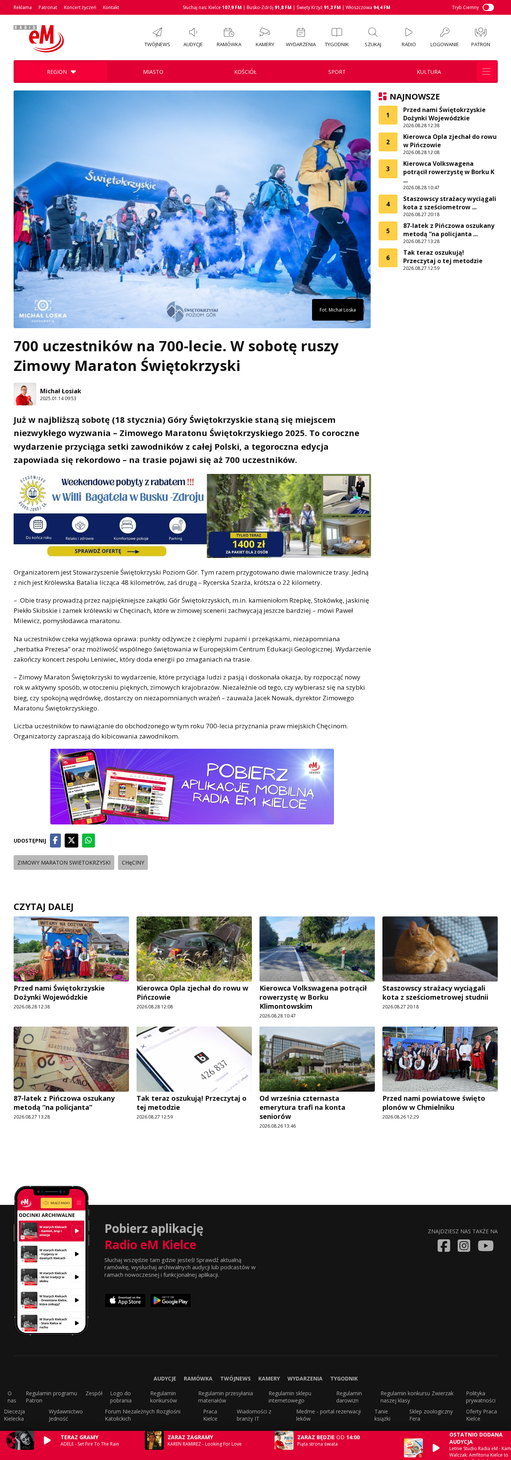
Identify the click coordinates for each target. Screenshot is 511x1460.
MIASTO (153, 71)
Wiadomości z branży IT (254, 1415)
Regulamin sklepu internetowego (290, 1397)
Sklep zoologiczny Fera (431, 1415)
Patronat (48, 7)
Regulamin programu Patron (51, 1397)
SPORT (337, 71)
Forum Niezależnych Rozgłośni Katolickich (142, 1415)
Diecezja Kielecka (14, 1415)
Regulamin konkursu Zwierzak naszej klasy (417, 1397)
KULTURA (429, 71)
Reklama (23, 7)
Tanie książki (382, 1415)
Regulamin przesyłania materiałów (225, 1397)
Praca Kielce (210, 1415)
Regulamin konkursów (163, 1397)
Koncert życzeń (80, 7)
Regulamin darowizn (349, 1397)
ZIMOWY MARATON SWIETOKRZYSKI (63, 862)
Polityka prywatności (480, 1397)
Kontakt (111, 7)
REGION (57, 71)
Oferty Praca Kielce (481, 1415)
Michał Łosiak (60, 391)
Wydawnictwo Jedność (66, 1415)
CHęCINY (133, 862)
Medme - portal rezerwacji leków (328, 1415)
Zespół (94, 1393)
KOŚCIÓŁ (245, 71)
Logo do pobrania (121, 1397)
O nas (12, 1397)
